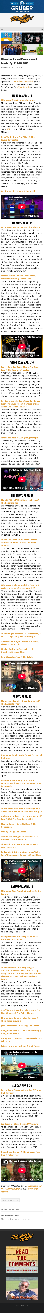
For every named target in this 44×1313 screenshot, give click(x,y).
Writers (18, 1310)
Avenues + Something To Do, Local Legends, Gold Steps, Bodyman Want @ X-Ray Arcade (21, 783)
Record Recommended (10, 1200)
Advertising (24, 1310)
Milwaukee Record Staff (7, 67)
